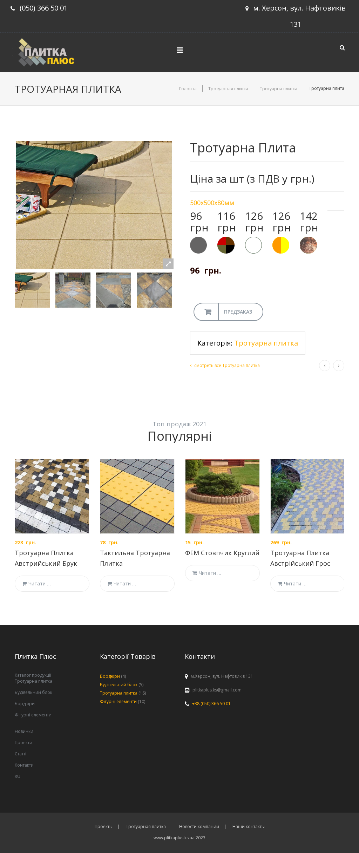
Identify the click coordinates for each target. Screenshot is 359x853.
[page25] (33, 290)
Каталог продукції (33, 675)
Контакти (24, 765)
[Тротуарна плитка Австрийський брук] (52, 496)
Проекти (23, 743)
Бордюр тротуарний (324, 365)
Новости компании (199, 827)
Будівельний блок (33, 692)
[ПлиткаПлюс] (49, 51)
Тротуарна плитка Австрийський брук (46, 558)
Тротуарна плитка (278, 89)
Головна (188, 89)
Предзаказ (238, 311)
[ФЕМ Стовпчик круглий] (222, 496)
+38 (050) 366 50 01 (211, 704)
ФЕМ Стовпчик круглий (222, 553)
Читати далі (40, 583)
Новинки (24, 731)
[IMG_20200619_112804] (74, 290)
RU (17, 776)
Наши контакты (248, 827)
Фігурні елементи (33, 715)
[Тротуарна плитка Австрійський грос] (308, 496)
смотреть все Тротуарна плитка (227, 365)
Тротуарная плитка (228, 89)
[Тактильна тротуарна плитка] (137, 496)
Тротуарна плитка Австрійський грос (300, 558)
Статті (20, 754)
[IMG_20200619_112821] (155, 290)
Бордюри (25, 704)
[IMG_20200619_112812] (114, 290)
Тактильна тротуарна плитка (338, 365)
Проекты (104, 827)
